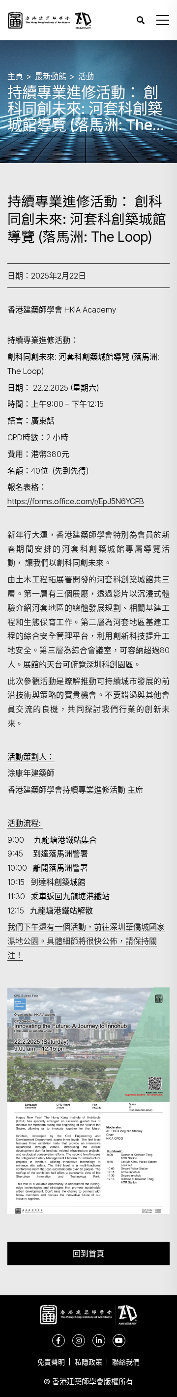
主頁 (15, 76)
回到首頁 (88, 1253)
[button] (162, 20)
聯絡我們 (126, 1362)
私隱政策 (88, 1362)
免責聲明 (51, 1362)
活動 (86, 76)
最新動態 (50, 76)
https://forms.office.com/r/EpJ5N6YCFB (75, 501)
